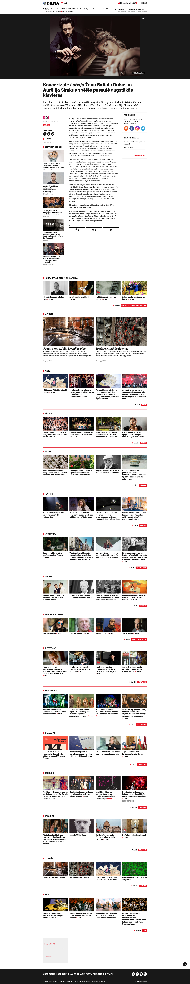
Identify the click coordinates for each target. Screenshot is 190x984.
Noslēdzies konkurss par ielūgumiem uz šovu (134, 795)
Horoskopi (61, 974)
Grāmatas (50, 733)
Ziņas (47, 371)
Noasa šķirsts (104, 633)
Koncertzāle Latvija (49, 143)
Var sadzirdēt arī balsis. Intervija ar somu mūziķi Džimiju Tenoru (132, 669)
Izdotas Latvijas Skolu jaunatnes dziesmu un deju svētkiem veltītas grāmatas (80, 754)
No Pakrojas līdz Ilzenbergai (134, 836)
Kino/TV (48, 576)
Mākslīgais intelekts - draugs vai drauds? (95, 9)
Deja (47, 894)
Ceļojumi (49, 816)
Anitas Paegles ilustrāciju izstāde (106, 878)
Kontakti (108, 974)
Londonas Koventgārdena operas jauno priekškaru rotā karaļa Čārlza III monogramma (81, 393)
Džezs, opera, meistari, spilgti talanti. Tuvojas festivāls (133, 434)
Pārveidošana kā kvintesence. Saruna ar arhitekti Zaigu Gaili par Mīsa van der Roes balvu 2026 (55, 671)
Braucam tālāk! (52, 633)
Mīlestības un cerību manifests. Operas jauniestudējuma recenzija (107, 712)
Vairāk (117, 305)
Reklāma (97, 974)
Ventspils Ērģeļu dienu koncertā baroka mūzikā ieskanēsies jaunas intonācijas (52, 259)
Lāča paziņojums (79, 633)
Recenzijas (51, 690)
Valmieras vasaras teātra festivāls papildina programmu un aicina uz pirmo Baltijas (108, 516)
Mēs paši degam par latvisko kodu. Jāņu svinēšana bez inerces (81, 915)
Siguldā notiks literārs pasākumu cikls (53, 555)
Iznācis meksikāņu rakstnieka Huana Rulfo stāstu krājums (54, 755)
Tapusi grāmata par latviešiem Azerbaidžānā (132, 754)
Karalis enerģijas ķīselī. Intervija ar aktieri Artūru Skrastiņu (79, 669)
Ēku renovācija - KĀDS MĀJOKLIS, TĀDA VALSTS (66, 9)
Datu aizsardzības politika (82, 981)
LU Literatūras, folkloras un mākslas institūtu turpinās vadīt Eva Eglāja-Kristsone (107, 555)
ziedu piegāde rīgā (49, 944)
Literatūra (51, 534)
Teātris (49, 494)
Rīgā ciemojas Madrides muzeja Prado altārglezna (54, 839)
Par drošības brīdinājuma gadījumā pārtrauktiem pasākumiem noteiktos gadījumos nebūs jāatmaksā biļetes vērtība (107, 394)
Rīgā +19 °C (121, 9)
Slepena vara (130, 633)
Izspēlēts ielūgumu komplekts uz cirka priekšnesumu (105, 795)
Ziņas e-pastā (84, 974)
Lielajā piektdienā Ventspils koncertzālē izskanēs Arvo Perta (53, 235)
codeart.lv (102, 981)
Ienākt (144, 3)
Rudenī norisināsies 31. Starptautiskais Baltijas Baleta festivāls (53, 915)
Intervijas (50, 648)
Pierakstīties (139, 155)
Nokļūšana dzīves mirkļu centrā (106, 298)
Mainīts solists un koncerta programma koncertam (55, 434)
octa (62, 948)
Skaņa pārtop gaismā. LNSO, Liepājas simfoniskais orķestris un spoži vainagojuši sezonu (134, 713)
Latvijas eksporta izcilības (53, 11)
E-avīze (72, 974)
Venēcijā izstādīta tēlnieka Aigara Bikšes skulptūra (80, 472)
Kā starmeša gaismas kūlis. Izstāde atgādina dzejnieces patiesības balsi (134, 557)
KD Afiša (49, 858)
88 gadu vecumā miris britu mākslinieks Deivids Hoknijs (107, 471)
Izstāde (112, 348)
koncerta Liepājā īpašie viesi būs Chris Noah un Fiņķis (81, 434)
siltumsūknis (60, 958)
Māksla (49, 451)
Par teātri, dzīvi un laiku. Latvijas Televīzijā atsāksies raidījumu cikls (81, 515)
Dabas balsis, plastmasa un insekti (133, 298)
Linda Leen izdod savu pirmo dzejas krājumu (108, 753)
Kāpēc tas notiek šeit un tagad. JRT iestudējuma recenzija (81, 712)
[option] (95, 47)
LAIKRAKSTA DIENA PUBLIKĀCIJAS (61, 278)
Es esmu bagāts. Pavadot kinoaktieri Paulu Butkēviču (81, 596)
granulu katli (49, 956)
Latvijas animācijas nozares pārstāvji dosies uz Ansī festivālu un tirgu (134, 597)
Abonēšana (49, 974)
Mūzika (46, 125)
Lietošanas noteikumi (65, 981)
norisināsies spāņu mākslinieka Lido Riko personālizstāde (55, 472)
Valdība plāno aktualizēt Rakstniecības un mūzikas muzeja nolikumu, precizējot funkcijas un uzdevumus (81, 556)
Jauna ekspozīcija (64, 348)
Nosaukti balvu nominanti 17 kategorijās (53, 515)
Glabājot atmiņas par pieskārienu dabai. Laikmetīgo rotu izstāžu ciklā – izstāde (134, 474)
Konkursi (49, 773)
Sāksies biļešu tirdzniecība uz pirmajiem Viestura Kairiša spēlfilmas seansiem (108, 597)
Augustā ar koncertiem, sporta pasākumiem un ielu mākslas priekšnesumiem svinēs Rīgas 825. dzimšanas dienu (134, 394)
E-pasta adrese (129, 148)
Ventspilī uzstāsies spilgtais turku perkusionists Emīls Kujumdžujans (50, 189)
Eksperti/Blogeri (54, 614)
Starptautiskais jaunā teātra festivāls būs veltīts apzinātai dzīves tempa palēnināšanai (134, 516)
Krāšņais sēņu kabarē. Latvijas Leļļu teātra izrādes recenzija (54, 711)
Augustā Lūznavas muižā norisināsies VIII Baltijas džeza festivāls (107, 434)
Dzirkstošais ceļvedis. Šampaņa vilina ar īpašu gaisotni (105, 837)
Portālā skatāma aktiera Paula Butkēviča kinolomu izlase (53, 597)
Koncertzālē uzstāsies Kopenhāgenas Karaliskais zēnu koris (52, 212)
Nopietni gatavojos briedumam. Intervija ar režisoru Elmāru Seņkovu (106, 670)
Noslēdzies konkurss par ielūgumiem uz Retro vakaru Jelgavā (81, 794)
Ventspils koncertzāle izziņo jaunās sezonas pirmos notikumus (53, 166)
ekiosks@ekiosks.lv (141, 981)
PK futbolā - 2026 (67, 11)
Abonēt (132, 3)
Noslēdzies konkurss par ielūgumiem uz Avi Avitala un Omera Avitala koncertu (55, 795)
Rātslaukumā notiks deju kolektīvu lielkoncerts (106, 915)
